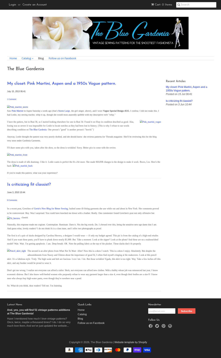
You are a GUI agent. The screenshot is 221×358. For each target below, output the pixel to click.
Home (13, 58)
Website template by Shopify (130, 342)
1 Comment (11, 99)
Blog (41, 58)
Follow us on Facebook (62, 58)
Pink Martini (17, 111)
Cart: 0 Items (163, 4)
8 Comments (12, 200)
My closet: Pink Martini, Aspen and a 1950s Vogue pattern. (61, 83)
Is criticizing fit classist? (29, 184)
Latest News (14, 304)
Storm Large (64, 111)
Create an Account (34, 4)
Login (12, 4)
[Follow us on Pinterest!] (164, 327)
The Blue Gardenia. (38, 129)
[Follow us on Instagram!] (170, 327)
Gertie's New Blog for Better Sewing (51, 208)
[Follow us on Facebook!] (151, 327)
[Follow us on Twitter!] (157, 327)
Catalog (27, 58)
